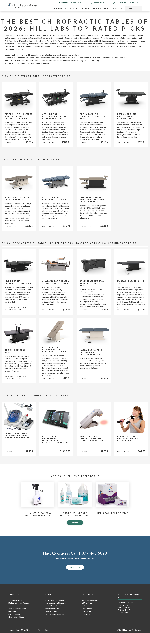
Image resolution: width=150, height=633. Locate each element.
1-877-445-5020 (92, 553)
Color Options (87, 608)
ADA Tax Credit (87, 603)
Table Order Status (52, 608)
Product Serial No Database (55, 606)
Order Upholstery (102, 3)
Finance (97, 8)
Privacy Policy (43, 630)
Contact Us (75, 567)
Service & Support (80, 3)
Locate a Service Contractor (55, 614)
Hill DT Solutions (14, 614)
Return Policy (86, 614)
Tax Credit (63, 3)
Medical (74, 8)
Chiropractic (60, 8)
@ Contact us (123, 612)
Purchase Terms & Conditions (19, 630)
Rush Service (86, 611)
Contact (117, 8)
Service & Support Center (54, 600)
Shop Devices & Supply (16, 617)
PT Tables (85, 8)
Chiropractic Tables (15, 600)
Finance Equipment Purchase (55, 603)
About (107, 8)
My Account (136, 3)
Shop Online (121, 3)
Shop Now (75, 522)
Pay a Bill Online (51, 611)
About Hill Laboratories (90, 600)
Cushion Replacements (90, 606)
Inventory (133, 8)
